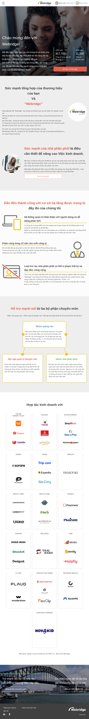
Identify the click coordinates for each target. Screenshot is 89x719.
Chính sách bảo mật (29, 708)
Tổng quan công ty (9, 708)
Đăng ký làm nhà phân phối (15, 689)
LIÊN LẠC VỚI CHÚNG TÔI (73, 689)
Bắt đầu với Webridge (70, 69)
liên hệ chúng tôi (43, 176)
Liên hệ (5, 711)
